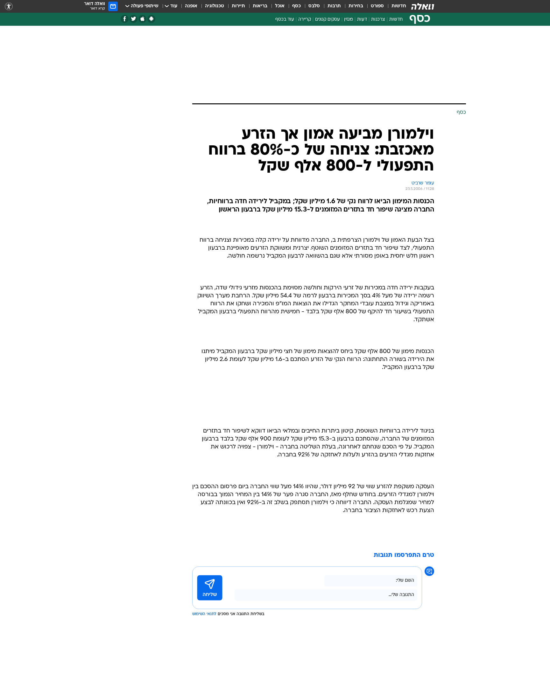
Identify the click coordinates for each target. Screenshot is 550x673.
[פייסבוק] (125, 19)
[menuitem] (395, 6)
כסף (296, 6)
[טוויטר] (134, 19)
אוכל (280, 6)
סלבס (314, 6)
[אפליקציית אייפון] (142, 19)
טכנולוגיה (214, 6)
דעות (362, 19)
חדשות (398, 6)
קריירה (304, 19)
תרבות (334, 6)
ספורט (377, 6)
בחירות (356, 6)
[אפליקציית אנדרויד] (151, 19)
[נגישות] (9, 6)
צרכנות (378, 19)
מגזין (348, 19)
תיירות (238, 6)
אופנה (191, 6)
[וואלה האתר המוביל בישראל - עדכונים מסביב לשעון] (422, 6)
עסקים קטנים (327, 19)
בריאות (260, 6)
